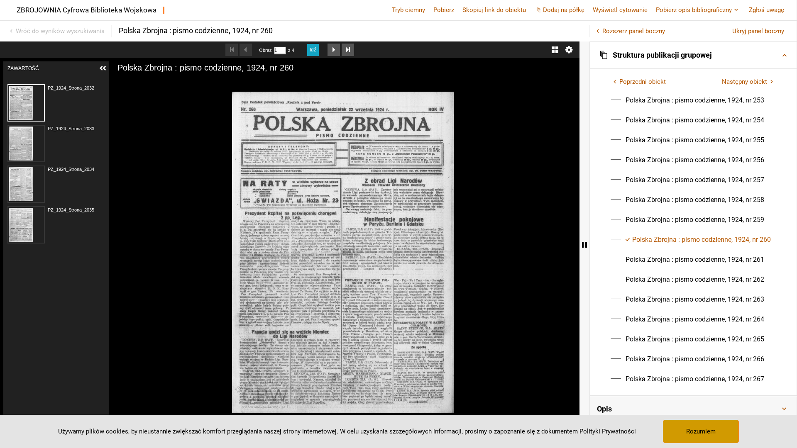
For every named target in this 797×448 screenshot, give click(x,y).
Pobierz (443, 10)
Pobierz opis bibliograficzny (694, 10)
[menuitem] (695, 100)
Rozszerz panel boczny (633, 31)
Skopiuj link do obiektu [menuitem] (494, 10)
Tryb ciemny (408, 10)
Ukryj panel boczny (758, 31)
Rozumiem (701, 431)
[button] (693, 55)
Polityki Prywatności (607, 431)
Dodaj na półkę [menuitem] (563, 10)
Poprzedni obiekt (642, 81)
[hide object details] (584, 244)
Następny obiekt (744, 81)
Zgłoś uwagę (766, 10)
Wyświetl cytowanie (620, 10)
